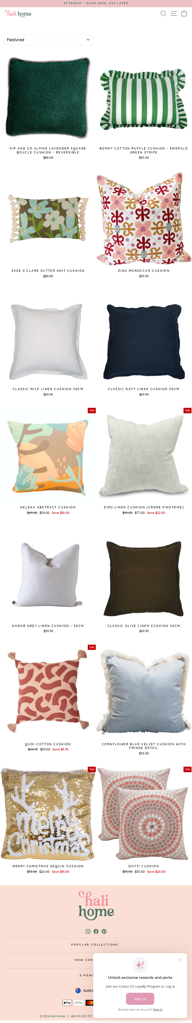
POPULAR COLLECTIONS (94, 944)
